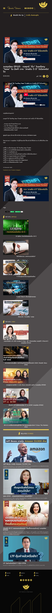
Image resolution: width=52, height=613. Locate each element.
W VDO (7, 575)
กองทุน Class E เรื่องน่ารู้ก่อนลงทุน (26, 297)
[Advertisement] (26, 28)
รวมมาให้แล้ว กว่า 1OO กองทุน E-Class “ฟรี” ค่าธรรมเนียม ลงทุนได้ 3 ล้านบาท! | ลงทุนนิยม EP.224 (26, 342)
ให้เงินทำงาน (23, 573)
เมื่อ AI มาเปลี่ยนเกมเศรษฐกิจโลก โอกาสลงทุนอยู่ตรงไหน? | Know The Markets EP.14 (26, 426)
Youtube (13, 170)
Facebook (5, 170)
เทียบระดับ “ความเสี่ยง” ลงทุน (26, 317)
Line (9, 170)
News (22, 575)
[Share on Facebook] (43, 76)
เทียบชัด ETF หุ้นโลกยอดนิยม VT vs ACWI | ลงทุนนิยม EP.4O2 (26, 405)
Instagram (18, 170)
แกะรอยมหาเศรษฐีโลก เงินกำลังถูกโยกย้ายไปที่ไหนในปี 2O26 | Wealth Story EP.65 (26, 364)
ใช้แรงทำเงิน (8, 573)
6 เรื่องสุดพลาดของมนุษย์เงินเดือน (26, 276)
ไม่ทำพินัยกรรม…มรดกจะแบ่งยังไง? (26, 256)
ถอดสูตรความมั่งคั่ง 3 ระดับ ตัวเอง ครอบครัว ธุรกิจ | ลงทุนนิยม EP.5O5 (26, 385)
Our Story (37, 575)
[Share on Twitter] (47, 76)
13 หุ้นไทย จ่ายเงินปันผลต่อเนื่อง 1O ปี (26, 236)
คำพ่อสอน (36, 573)
